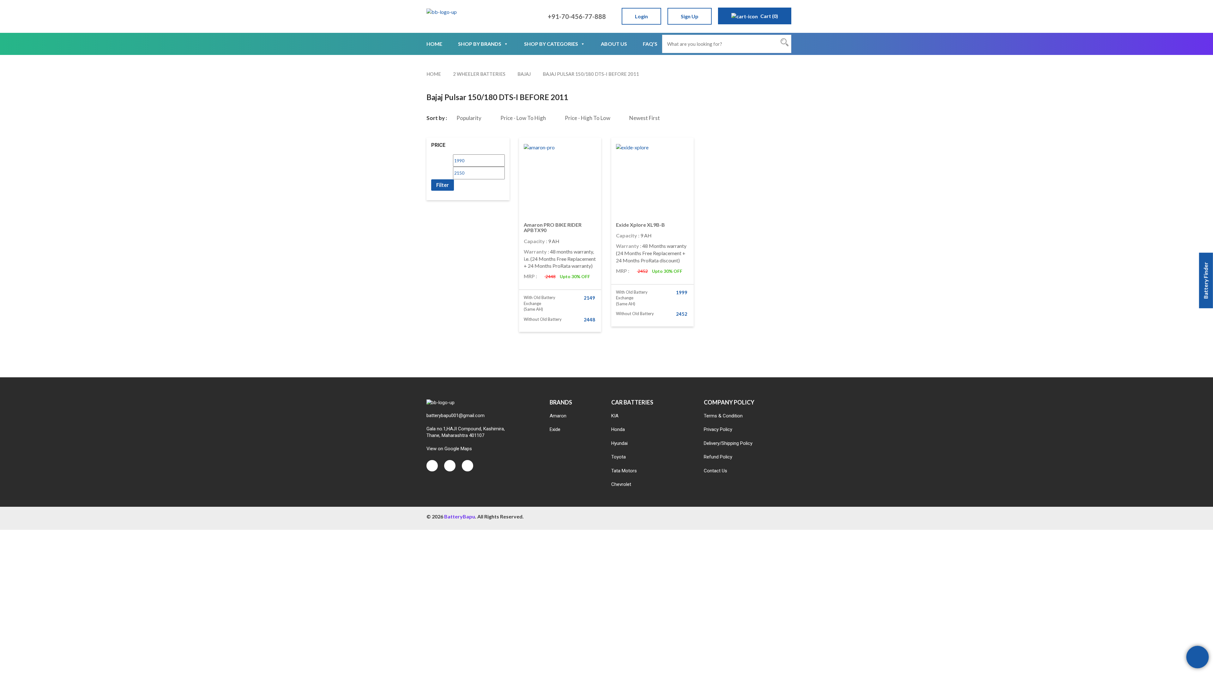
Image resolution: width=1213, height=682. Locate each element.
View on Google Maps (449, 449)
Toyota (618, 457)
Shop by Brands (479, 44)
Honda (618, 429)
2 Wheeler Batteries (479, 74)
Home (434, 44)
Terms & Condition (723, 416)
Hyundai (619, 443)
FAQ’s (650, 44)
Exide (555, 429)
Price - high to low (587, 118)
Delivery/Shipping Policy (728, 443)
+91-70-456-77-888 (576, 16)
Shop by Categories (551, 44)
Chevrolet (621, 484)
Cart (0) (768, 16)
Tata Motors (624, 471)
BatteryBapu (459, 516)
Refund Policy (718, 457)
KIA (615, 416)
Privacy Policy (718, 429)
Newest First (644, 118)
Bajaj (524, 74)
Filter (442, 185)
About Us (614, 44)
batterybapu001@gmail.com (455, 415)
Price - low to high (523, 118)
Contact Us (715, 471)
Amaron (558, 416)
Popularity (468, 118)
